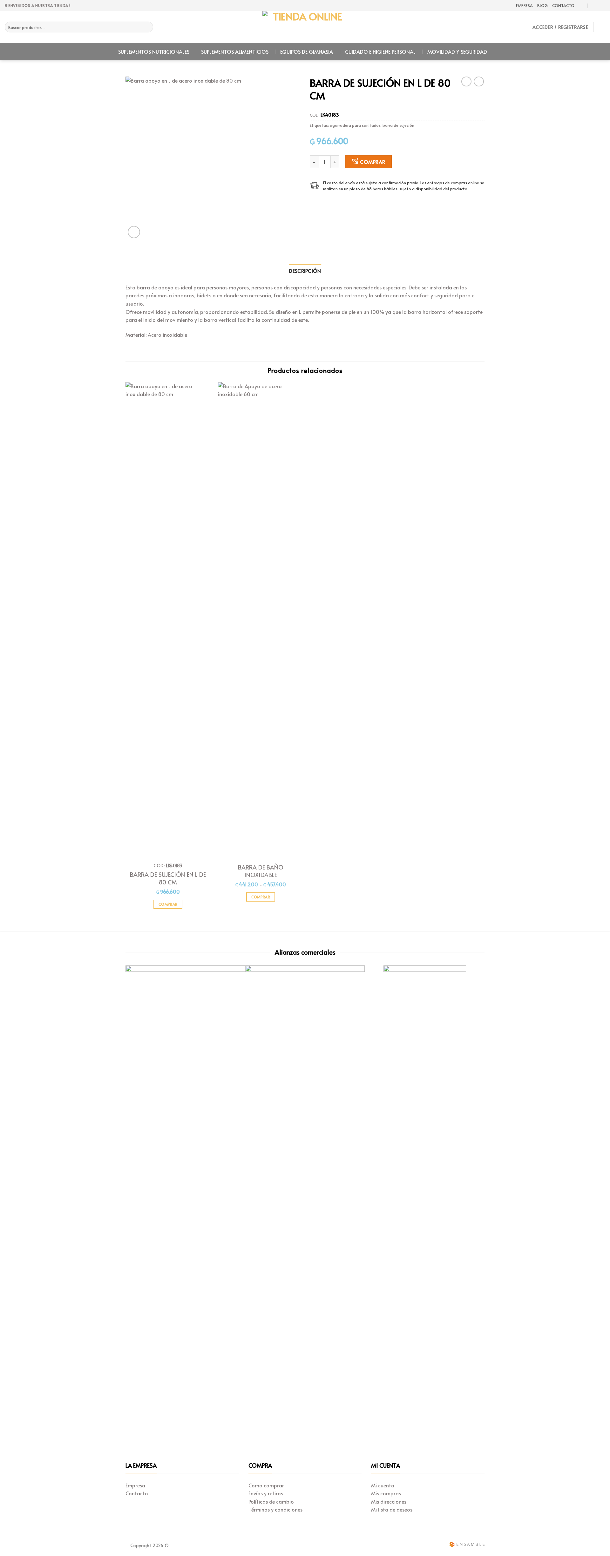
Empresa (524, 5)
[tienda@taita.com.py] (581, 5)
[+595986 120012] (594, 5)
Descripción (305, 270)
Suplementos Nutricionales (153, 51)
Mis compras (386, 1493)
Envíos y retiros (265, 1493)
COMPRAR (372, 161)
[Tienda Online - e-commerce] (305, 27)
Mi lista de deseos (391, 1509)
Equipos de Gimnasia (306, 51)
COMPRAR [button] (168, 904)
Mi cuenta (382, 1485)
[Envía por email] (329, 203)
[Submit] (147, 27)
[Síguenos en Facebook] (602, 5)
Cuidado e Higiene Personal (380, 51)
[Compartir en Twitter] (321, 203)
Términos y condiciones (275, 1509)
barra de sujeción (398, 125)
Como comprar (266, 1485)
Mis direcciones (388, 1501)
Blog (542, 5)
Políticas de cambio (271, 1501)
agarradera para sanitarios (355, 125)
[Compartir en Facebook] (313, 203)
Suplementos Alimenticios (234, 51)
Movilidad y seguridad (457, 51)
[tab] (305, 271)
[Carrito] (602, 27)
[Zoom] (134, 232)
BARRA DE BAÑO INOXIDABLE (260, 871)
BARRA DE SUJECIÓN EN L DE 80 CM (168, 878)
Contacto (563, 5)
